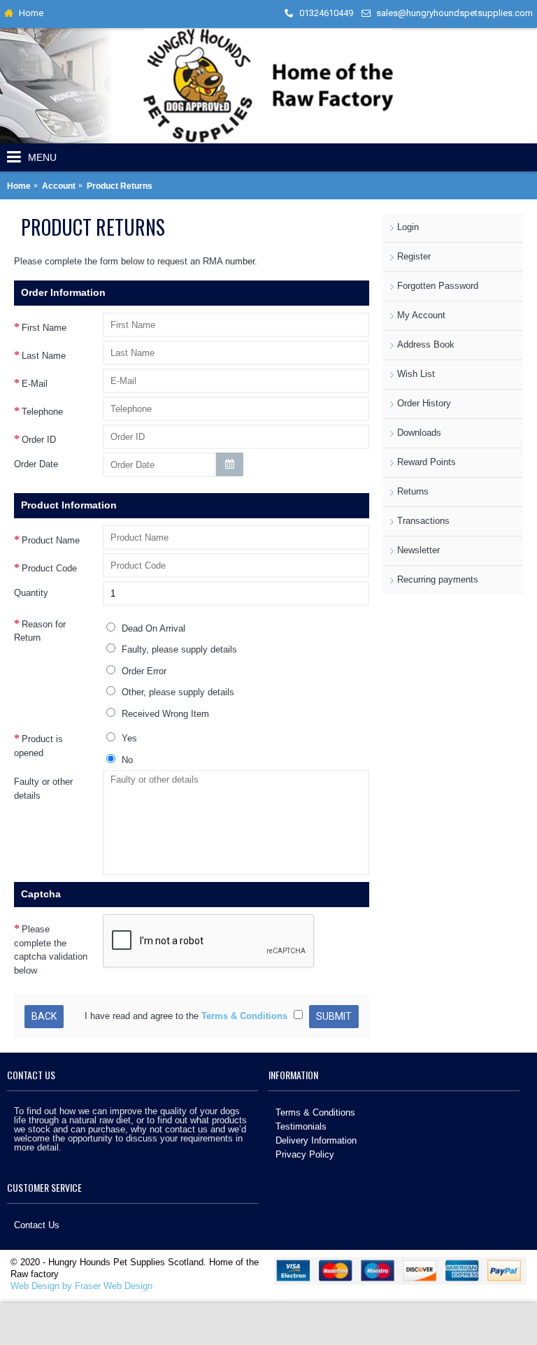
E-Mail (35, 383)
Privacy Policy (304, 1154)
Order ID (39, 439)
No (126, 760)
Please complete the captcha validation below (50, 950)
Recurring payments (437, 579)
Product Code (49, 568)
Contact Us (36, 1225)
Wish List (416, 374)
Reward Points (426, 462)
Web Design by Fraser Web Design (81, 1286)
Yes (128, 738)
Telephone (42, 411)
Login (408, 227)
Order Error (142, 671)
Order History (424, 403)
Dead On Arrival (152, 628)
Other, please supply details (176, 692)
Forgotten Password (437, 285)
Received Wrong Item (164, 714)
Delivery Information (316, 1140)
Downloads (419, 432)
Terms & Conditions (315, 1112)
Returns (413, 491)
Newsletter (418, 550)
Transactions (423, 520)
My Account (421, 315)
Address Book (425, 344)
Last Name (44, 355)
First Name (44, 327)
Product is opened (38, 746)
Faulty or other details (43, 788)
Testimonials (301, 1126)
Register (414, 256)
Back (44, 1016)
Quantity (31, 593)
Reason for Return (40, 631)
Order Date (36, 464)
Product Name (51, 540)
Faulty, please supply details (178, 649)
